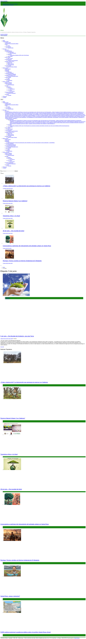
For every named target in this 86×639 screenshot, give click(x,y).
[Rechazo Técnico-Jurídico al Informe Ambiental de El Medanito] (9, 258)
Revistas (6, 85)
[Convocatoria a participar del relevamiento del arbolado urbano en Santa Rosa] (9, 243)
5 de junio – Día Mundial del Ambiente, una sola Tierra (17, 336)
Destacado (7, 69)
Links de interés (8, 77)
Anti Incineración (8, 59)
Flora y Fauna (7, 57)
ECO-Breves (12, 88)
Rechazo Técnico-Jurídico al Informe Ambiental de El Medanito (22, 261)
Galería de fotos (8, 46)
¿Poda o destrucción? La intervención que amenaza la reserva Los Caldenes (26, 186)
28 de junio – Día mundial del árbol (13, 231)
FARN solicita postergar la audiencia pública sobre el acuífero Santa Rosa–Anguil (25, 632)
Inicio (4, 40)
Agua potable (9, 56)
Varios (6, 44)
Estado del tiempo (8, 83)
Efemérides (7, 71)
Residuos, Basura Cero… (10, 61)
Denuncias (5, 96)
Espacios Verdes (8, 65)
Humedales (9, 54)
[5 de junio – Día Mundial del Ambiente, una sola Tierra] (16, 295)
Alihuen (2, 30)
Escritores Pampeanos (9, 92)
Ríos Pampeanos (10, 52)
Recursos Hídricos (8, 50)
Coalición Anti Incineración (12, 60)
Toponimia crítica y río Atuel (8, 5)
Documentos (7, 79)
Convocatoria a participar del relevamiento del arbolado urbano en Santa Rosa (27, 246)
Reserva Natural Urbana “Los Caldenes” (10, 4)
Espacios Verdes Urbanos (12, 66)
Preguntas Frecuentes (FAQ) (10, 75)
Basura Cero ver (10, 63)
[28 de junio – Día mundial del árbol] (9, 228)
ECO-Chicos (12, 91)
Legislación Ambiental (9, 73)
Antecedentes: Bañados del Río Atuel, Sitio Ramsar (19, 55)
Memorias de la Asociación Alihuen (11, 43)
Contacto (4, 97)
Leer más (2, 346)
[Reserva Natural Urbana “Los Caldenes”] (9, 198)
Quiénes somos (5, 41)
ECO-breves (9, 87)
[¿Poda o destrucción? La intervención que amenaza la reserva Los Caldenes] (9, 183)
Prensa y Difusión (8, 82)
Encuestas (7, 94)
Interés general (5, 67)
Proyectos (4, 48)
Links (8, 78)
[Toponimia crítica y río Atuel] (9, 213)
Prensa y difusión (6, 81)
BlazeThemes (76, 637)
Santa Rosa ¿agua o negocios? (10, 596)
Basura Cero (9, 62)
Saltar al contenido (3, 0)
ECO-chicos (9, 89)
